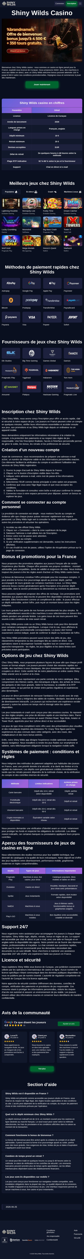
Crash (50, 192)
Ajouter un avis (68, 1024)
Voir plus (42, 1069)
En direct (30, 192)
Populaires (9, 192)
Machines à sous (71, 192)
